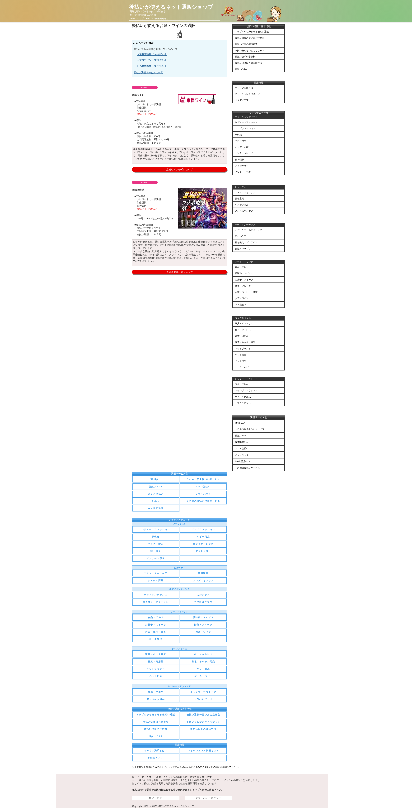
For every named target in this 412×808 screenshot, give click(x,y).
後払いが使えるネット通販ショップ (171, 7)
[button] (145, 87)
